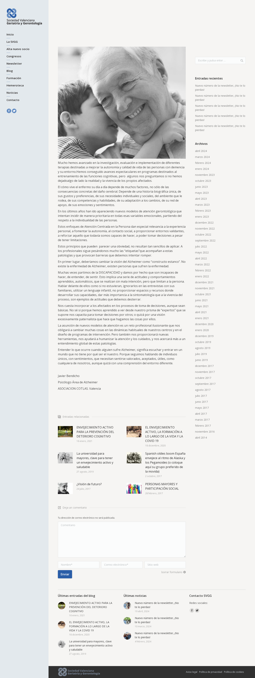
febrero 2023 (203, 210)
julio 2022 (201, 246)
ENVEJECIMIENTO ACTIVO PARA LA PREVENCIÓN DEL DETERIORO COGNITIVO (95, 431)
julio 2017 (201, 396)
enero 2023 (202, 216)
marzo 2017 (202, 419)
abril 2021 (201, 312)
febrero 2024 (203, 163)
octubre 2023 (203, 181)
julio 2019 (201, 354)
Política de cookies (234, 672)
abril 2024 (201, 151)
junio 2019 (201, 360)
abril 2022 (201, 258)
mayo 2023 (202, 192)
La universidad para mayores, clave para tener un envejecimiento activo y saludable (95, 460)
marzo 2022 (202, 264)
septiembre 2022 (205, 240)
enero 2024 (202, 169)
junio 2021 (201, 300)
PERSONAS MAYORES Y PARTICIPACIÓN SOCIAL (162, 486)
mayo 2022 (202, 252)
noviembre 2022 (205, 228)
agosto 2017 (202, 390)
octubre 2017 (203, 378)
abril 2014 (201, 437)
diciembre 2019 (204, 336)
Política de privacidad (210, 672)
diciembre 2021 (204, 282)
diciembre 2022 (204, 222)
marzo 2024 (202, 157)
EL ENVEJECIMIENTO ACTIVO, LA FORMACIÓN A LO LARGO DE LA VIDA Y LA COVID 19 (164, 434)
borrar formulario (171, 572)
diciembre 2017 (204, 366)
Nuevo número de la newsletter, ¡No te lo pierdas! (220, 87)
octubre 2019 (203, 342)
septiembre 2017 (205, 384)
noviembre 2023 (205, 175)
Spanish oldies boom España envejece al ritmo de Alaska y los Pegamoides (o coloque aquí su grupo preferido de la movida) (165, 462)
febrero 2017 (203, 425)
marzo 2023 (202, 204)
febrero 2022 (203, 270)
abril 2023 (201, 198)
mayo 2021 (202, 306)
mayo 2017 (202, 407)
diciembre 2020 (204, 324)
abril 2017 (201, 413)
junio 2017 (201, 401)
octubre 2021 (203, 294)
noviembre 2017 (205, 372)
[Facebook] (9, 111)
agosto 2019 (202, 348)
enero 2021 (202, 318)
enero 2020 (202, 330)
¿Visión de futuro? (89, 484)
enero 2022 (202, 276)
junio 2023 (201, 186)
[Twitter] (14, 111)
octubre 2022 (203, 234)
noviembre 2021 (205, 288)
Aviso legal (191, 672)
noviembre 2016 (205, 431)
